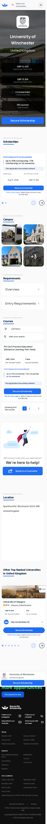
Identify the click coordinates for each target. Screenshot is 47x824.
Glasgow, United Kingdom (21, 605)
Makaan (5, 769)
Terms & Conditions (16, 804)
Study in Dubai (29, 740)
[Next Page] (41, 202)
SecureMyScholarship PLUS (10, 756)
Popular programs (8, 744)
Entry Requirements (20, 303)
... (34, 408)
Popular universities (31, 744)
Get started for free (12, 694)
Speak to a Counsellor (26, 471)
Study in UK (6, 740)
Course (26, 758)
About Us (5, 765)
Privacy (34, 804)
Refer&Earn (28, 755)
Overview (12, 289)
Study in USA (6, 736)
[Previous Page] (33, 202)
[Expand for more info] (39, 289)
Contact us (28, 762)
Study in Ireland (29, 736)
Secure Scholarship (22, 120)
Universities (6, 761)
